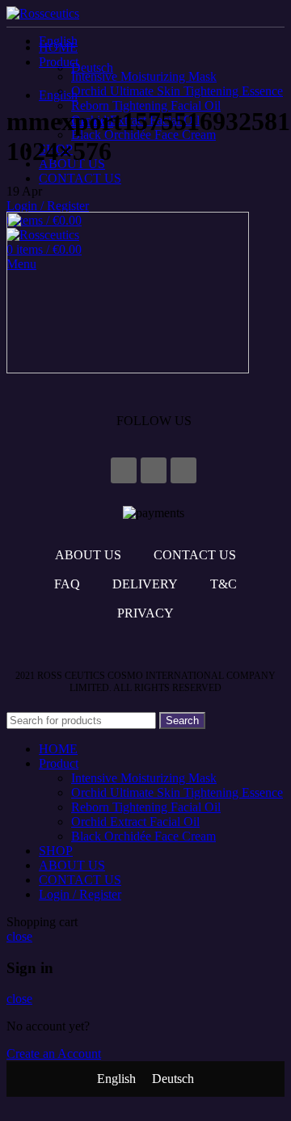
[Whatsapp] (183, 470)
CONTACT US (195, 555)
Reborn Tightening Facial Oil (146, 105)
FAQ (67, 584)
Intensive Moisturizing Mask (144, 76)
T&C (223, 584)
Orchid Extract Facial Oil (135, 821)
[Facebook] (124, 470)
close (19, 936)
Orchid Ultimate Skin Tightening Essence (177, 91)
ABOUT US (88, 555)
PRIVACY (145, 613)
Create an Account (53, 1053)
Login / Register (80, 894)
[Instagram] (154, 470)
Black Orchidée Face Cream (143, 836)
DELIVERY (145, 584)
